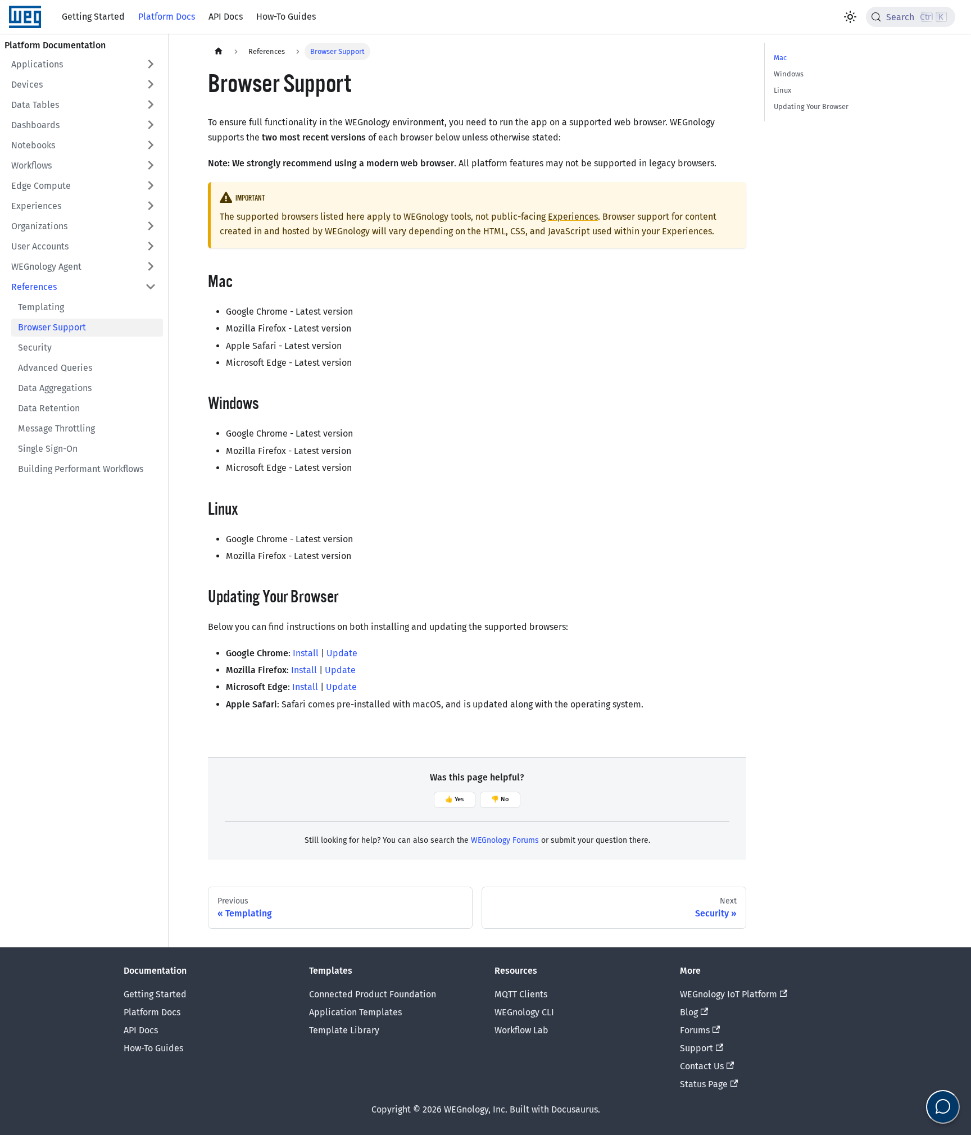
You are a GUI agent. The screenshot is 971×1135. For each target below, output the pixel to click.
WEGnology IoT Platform (728, 994)
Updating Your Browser (811, 106)
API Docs (225, 16)
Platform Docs (166, 16)
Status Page (704, 1084)
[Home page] (218, 51)
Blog (689, 1012)
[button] (83, 64)
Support (696, 1048)
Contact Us (702, 1066)
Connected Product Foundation (372, 994)
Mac (780, 57)
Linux (782, 90)
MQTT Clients (520, 994)
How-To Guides (286, 16)
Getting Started (93, 16)
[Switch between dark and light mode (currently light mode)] (850, 17)
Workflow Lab (521, 1030)
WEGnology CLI (524, 1012)
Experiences (573, 216)
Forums (695, 1030)
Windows (789, 74)
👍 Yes (454, 799)
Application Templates (355, 1012)
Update (341, 653)
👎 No (500, 799)
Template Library (344, 1030)
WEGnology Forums (505, 840)
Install (306, 653)
